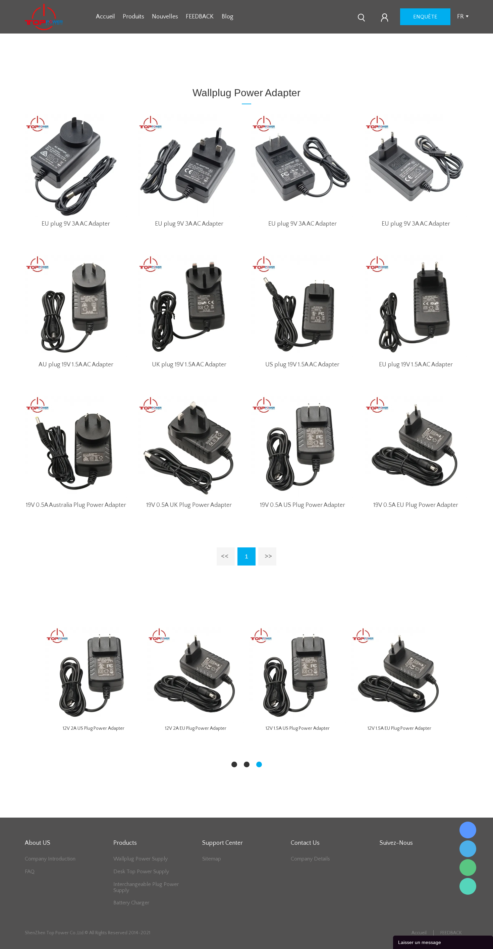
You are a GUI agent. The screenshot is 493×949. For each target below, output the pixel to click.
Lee (467, 886)
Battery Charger (131, 903)
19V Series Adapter (300, 67)
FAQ (30, 872)
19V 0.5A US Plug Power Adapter (302, 505)
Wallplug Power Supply (140, 859)
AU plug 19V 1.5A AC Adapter (76, 364)
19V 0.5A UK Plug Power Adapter (189, 505)
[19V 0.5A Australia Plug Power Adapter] (76, 447)
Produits (133, 16)
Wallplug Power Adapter (245, 67)
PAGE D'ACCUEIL (191, 67)
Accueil (105, 16)
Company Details (310, 859)
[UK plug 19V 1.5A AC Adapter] (189, 306)
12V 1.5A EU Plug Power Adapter (399, 728)
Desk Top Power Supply (141, 872)
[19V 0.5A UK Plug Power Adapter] (189, 447)
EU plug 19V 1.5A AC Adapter (416, 364)
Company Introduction (50, 859)
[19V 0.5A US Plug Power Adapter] (302, 447)
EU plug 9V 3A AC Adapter (76, 224)
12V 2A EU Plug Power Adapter (195, 728)
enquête (425, 17)
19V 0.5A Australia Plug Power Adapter (76, 505)
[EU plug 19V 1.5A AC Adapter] (416, 306)
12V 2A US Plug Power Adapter (93, 728)
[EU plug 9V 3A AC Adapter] (76, 165)
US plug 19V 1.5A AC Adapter (302, 364)
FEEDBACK (200, 16)
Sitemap (211, 859)
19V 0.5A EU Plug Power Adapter (415, 505)
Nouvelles (165, 16)
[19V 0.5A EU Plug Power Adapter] (416, 447)
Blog (227, 16)
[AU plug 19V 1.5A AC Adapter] (76, 306)
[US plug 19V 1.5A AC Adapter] (302, 306)
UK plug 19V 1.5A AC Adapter (189, 364)
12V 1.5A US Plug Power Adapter (298, 728)
